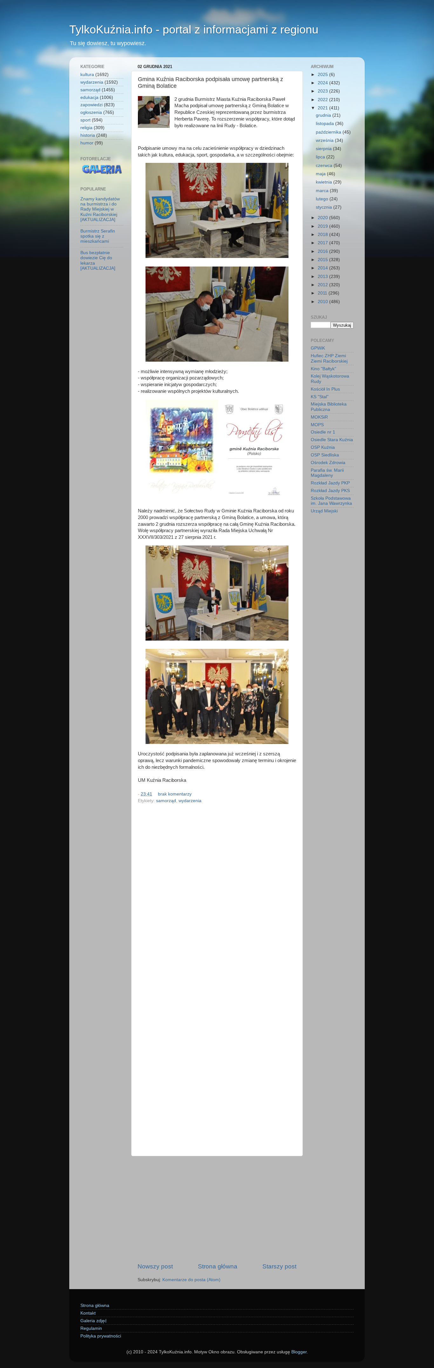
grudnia (324, 115)
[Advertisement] (217, 1209)
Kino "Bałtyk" (323, 368)
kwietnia (324, 182)
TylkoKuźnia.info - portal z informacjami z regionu (193, 29)
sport (85, 120)
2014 (323, 268)
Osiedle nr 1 (323, 432)
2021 (323, 108)
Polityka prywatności (100, 1336)
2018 (323, 234)
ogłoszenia (91, 112)
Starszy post (279, 1266)
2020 (323, 217)
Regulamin (91, 1328)
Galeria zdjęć (93, 1320)
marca (323, 190)
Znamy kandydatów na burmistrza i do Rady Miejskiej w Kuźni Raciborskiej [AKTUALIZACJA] (100, 209)
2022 (323, 99)
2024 (323, 82)
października (329, 132)
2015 (323, 259)
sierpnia (324, 148)
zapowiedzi (91, 104)
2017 (323, 242)
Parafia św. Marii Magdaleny (327, 473)
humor (86, 143)
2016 (323, 251)
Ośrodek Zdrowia (328, 462)
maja (321, 173)
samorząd (166, 800)
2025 (323, 74)
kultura (87, 74)
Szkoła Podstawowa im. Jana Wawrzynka (331, 501)
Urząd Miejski (324, 511)
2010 (323, 301)
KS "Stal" (320, 396)
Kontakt (88, 1313)
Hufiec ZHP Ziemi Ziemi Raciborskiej (329, 358)
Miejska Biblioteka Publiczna (329, 407)
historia (87, 135)
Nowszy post (155, 1266)
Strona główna (217, 1266)
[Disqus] (217, 893)
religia (86, 127)
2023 (323, 91)
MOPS (317, 424)
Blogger (299, 1352)
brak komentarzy (175, 794)
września (325, 140)
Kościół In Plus (325, 389)
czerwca (325, 165)
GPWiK (318, 348)
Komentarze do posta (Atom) (191, 1279)
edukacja (89, 97)
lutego (322, 199)
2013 (323, 276)
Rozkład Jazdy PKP (330, 483)
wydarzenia (190, 800)
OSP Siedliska (325, 455)
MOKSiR (319, 417)
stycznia (324, 207)
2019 (323, 226)
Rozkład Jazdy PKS (330, 490)
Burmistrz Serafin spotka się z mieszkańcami (97, 236)
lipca (321, 157)
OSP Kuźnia (323, 447)
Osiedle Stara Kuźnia (332, 439)
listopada (325, 123)
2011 (323, 293)
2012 (323, 284)
